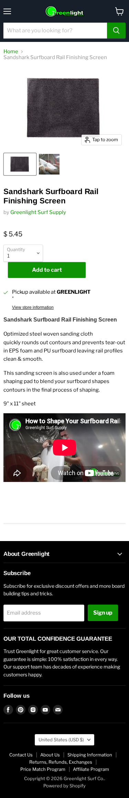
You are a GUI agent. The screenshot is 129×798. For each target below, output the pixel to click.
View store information (33, 307)
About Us (50, 754)
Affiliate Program (91, 769)
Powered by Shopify (64, 785)
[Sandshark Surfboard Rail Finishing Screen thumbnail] (20, 164)
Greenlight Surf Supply (38, 212)
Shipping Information (89, 754)
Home (10, 52)
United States (61, 739)
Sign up (102, 612)
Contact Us (21, 754)
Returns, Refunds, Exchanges (60, 762)
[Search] (116, 30)
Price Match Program (42, 769)
